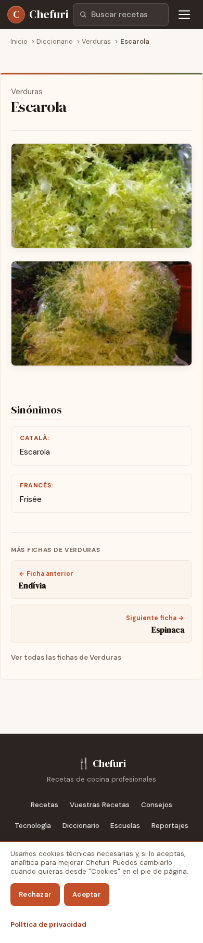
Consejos (156, 804)
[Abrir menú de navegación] (184, 14)
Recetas (44, 804)
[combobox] (121, 14)
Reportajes (169, 825)
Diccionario (80, 825)
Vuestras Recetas (100, 804)
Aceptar (86, 894)
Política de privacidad (48, 924)
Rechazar (35, 894)
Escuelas (125, 825)
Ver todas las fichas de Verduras (66, 657)
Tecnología (33, 825)
